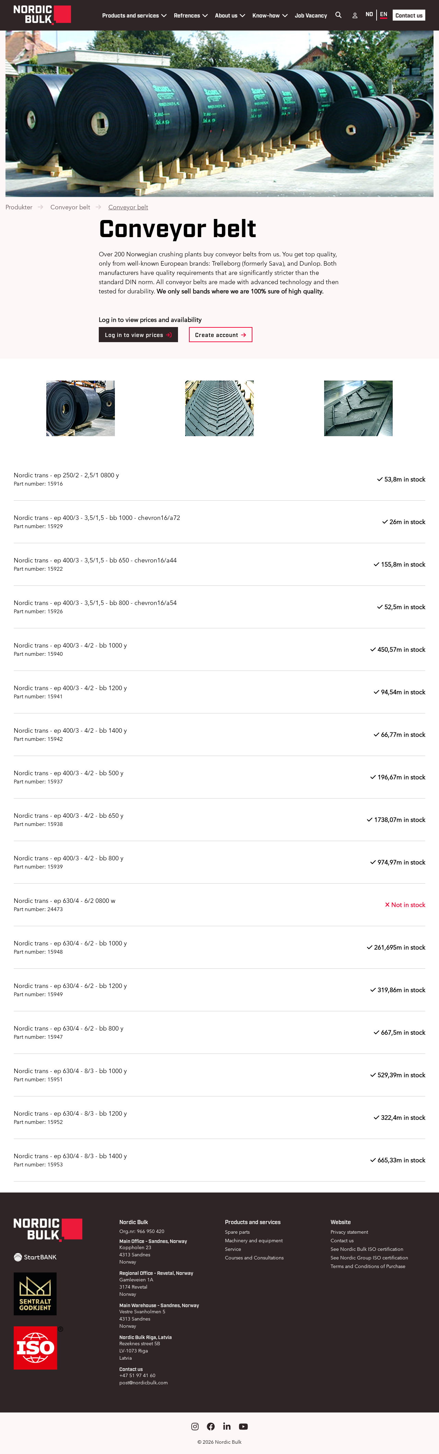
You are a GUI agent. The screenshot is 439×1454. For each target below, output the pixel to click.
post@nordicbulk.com (143, 1383)
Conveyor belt (70, 207)
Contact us (409, 15)
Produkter (18, 207)
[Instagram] (195, 1427)
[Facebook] (211, 1427)
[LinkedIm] (226, 1427)
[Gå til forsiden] (42, 15)
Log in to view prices (135, 334)
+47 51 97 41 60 (137, 1375)
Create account (217, 334)
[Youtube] (243, 1427)
